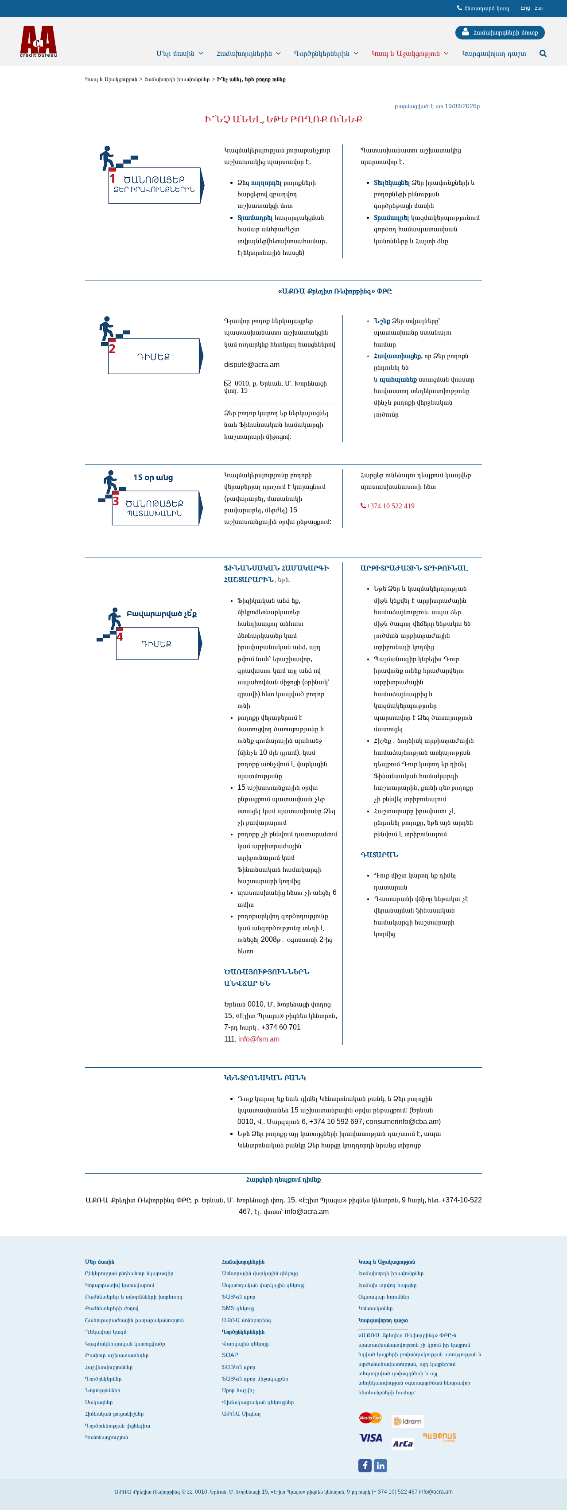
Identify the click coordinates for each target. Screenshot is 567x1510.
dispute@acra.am (252, 364)
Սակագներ (99, 1402)
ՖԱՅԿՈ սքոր (239, 1296)
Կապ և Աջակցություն (111, 79)
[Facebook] (365, 1465)
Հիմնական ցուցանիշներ (114, 1413)
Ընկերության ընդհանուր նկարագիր (129, 1273)
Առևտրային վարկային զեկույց (260, 1273)
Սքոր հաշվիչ (238, 1390)
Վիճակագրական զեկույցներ (258, 1402)
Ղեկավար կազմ (106, 1331)
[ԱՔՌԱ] (38, 41)
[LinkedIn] (380, 1465)
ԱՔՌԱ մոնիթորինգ (246, 1320)
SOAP (230, 1355)
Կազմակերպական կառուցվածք (125, 1343)
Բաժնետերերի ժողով (112, 1308)
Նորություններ (102, 1390)
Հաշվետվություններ (109, 1367)
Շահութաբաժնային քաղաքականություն (134, 1320)
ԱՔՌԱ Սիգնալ (241, 1413)
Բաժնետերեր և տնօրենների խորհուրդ (134, 1296)
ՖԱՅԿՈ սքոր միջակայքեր (255, 1378)
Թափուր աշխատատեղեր (117, 1355)
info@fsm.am (259, 1039)
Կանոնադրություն (106, 1437)
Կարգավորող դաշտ (383, 1320)
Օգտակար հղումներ (383, 1296)
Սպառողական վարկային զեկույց (263, 1285)
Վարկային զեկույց (245, 1343)
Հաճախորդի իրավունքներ (177, 79)
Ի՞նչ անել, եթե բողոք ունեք (251, 79)
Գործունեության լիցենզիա (117, 1425)
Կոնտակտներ (375, 1308)
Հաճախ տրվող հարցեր (387, 1285)
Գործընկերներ (103, 1378)
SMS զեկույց (238, 1308)
